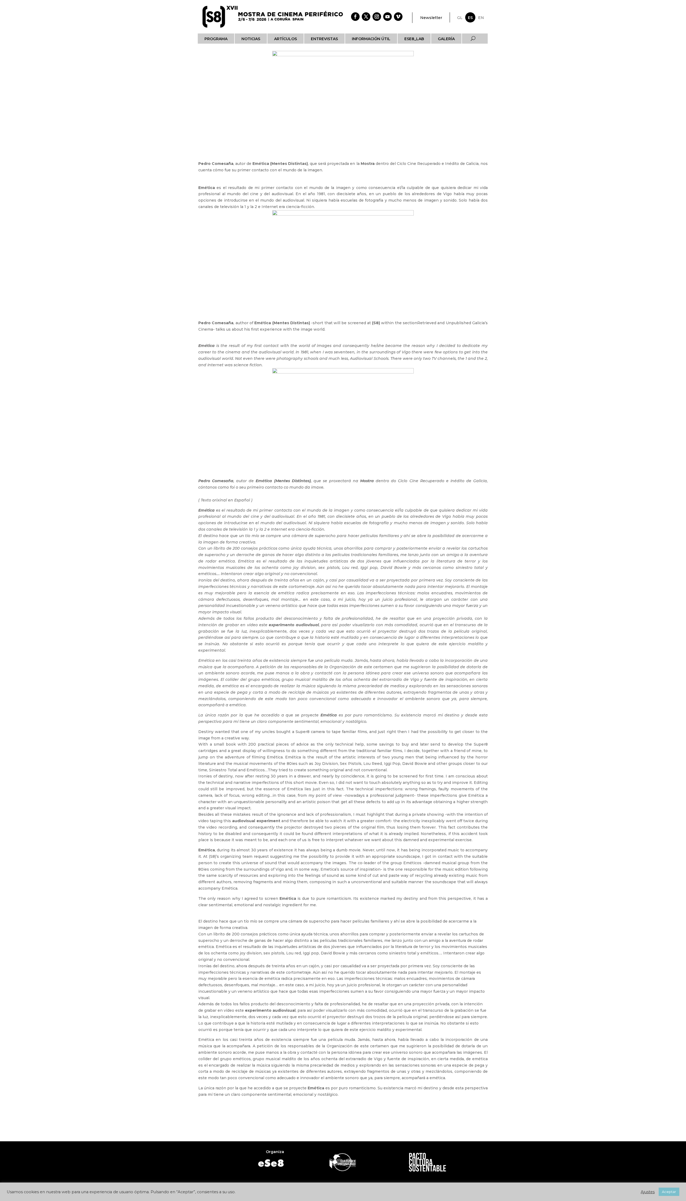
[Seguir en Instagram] (376, 16)
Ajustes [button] (648, 1191)
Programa (216, 38)
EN (481, 17)
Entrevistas (324, 38)
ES (470, 17)
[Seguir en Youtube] (387, 16)
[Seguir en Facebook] (355, 16)
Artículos (285, 38)
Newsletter (431, 17)
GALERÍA (446, 38)
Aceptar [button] (669, 1191)
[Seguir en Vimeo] (398, 16)
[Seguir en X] (366, 16)
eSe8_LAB (414, 38)
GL (460, 17)
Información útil (371, 38)
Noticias (250, 38)
